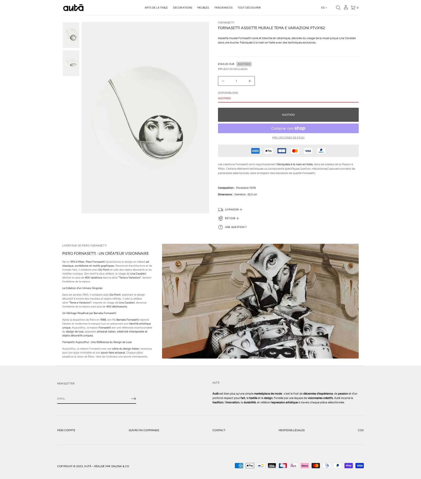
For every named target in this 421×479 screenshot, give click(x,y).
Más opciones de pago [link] (288, 137)
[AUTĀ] (73, 8)
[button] (338, 8)
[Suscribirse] (133, 398)
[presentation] (145, 117)
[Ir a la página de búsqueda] (338, 8)
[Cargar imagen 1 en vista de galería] (71, 35)
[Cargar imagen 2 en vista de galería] (71, 63)
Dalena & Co (120, 466)
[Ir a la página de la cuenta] (345, 9)
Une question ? (235, 227)
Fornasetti (226, 22)
